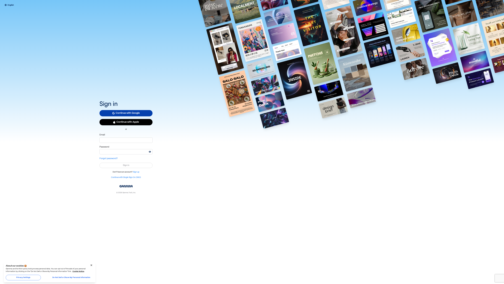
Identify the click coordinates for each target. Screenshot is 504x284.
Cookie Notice (78, 271)
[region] (50, 272)
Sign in (126, 165)
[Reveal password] (150, 152)
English (11, 5)
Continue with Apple (127, 122)
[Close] (91, 265)
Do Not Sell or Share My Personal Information (71, 277)
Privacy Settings (23, 277)
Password (104, 147)
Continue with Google (128, 113)
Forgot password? (108, 158)
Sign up (136, 172)
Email (102, 135)
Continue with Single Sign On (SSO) (126, 177)
